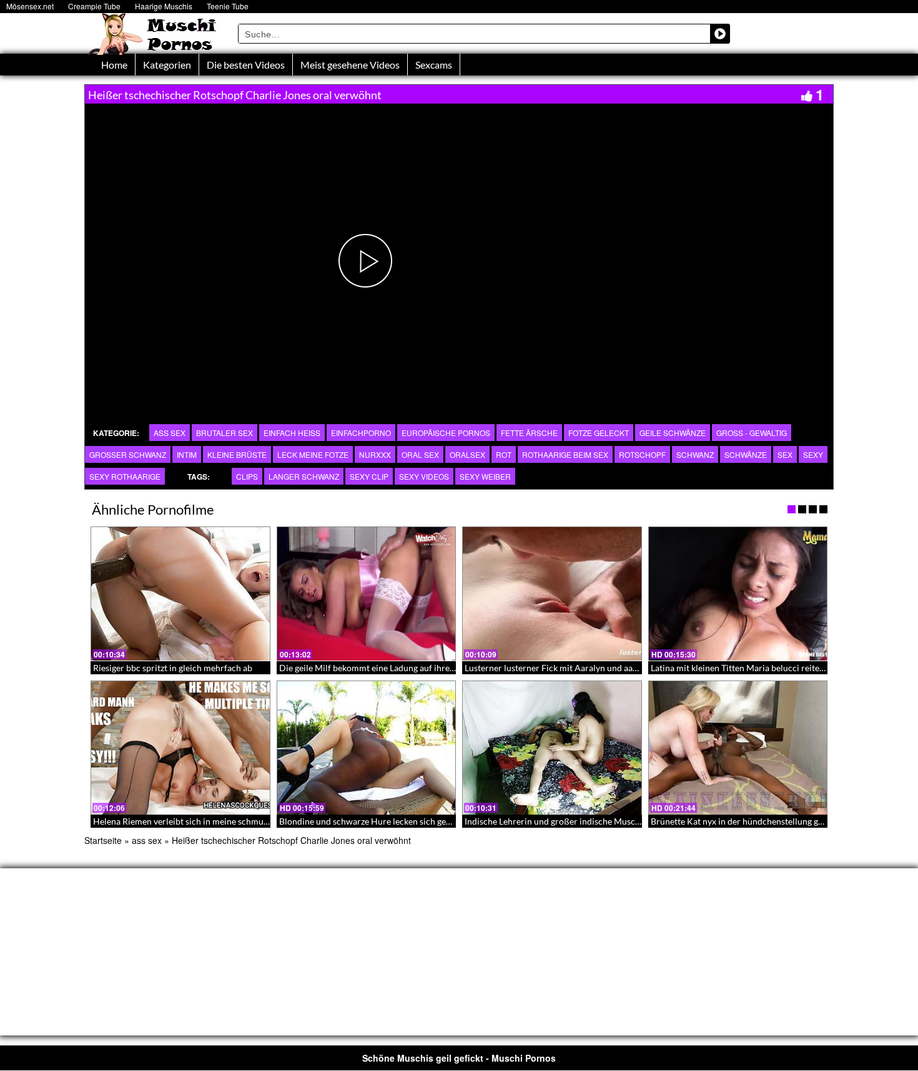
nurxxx (375, 454)
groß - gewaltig (751, 432)
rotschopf (642, 454)
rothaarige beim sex (565, 454)
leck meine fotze (312, 454)
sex (784, 454)
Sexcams (433, 64)
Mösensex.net (30, 5)
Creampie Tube (94, 5)
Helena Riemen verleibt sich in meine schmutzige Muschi (202, 821)
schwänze (745, 454)
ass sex (169, 432)
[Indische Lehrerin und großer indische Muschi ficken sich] (552, 748)
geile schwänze (672, 432)
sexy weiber (485, 476)
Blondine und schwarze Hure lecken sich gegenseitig (379, 821)
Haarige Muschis (163, 5)
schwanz (695, 454)
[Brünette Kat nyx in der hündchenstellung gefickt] (738, 748)
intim (187, 454)
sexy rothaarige (124, 476)
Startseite (103, 840)
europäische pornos (446, 432)
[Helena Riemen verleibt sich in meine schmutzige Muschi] (180, 748)
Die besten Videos (246, 64)
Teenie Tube (228, 5)
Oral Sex (420, 454)
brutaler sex (224, 432)
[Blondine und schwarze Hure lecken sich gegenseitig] (367, 748)
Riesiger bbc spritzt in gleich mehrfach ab (172, 667)
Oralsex (467, 454)
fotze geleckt (598, 432)
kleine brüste (237, 454)
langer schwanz (304, 476)
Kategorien (167, 64)
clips (247, 476)
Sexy (813, 454)
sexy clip (369, 476)
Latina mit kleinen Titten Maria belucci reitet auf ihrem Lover (768, 667)
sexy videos (424, 476)
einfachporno (361, 432)
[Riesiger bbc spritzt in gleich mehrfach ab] (180, 593)
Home (114, 64)
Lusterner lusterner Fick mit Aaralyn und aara (553, 667)
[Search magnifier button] (720, 34)
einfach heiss (292, 432)
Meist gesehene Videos (350, 64)
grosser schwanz (127, 454)
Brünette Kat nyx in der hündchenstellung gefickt (745, 821)
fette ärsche (529, 432)
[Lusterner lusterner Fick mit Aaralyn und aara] (552, 593)
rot (503, 454)
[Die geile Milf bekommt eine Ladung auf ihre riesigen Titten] (367, 593)
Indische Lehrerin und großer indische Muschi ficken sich (575, 821)
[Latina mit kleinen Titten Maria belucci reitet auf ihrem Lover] (738, 593)
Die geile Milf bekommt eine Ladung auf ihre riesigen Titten (393, 667)
